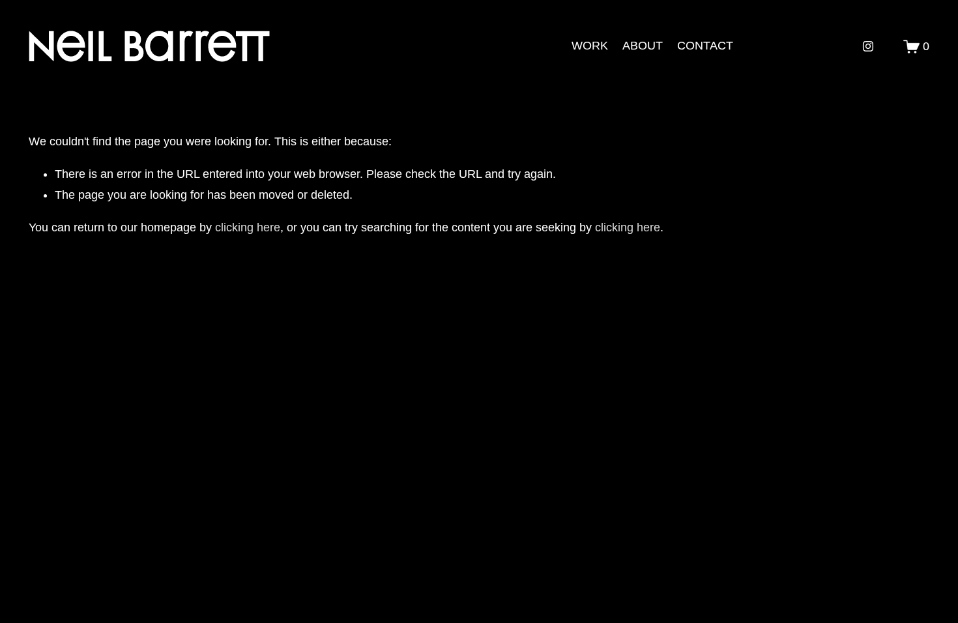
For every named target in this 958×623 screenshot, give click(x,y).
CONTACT (705, 45)
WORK (590, 45)
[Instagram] (868, 46)
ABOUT (642, 45)
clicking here (247, 227)
